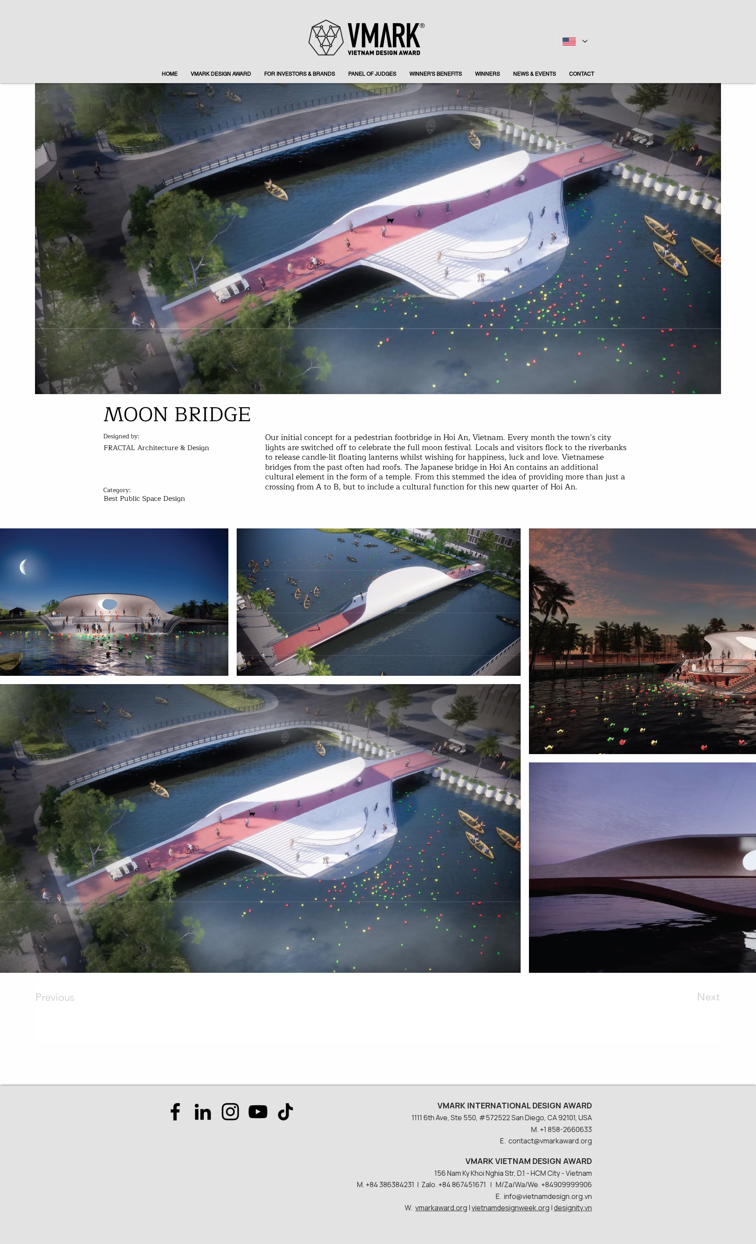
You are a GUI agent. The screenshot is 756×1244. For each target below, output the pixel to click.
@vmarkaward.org (563, 1141)
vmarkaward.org (441, 1208)
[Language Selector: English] (574, 41)
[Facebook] (175, 1111)
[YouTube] (258, 1111)
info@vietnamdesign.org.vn (548, 1196)
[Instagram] (230, 1111)
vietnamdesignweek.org (511, 1208)
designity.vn (573, 1208)
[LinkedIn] (202, 1111)
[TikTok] (285, 1111)
